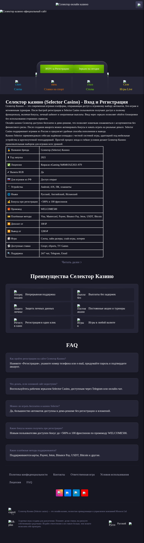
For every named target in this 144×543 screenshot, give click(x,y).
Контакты (59, 474)
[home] (72, 5)
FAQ (29, 482)
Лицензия (15, 482)
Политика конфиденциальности (28, 474)
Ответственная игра (83, 474)
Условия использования (114, 474)
